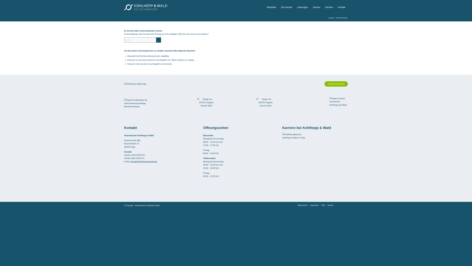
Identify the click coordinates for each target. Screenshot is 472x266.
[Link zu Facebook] (338, 205)
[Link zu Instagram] (346, 205)
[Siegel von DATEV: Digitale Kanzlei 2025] (206, 103)
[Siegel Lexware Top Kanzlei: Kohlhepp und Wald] (338, 103)
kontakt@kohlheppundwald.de (144, 162)
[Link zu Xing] (342, 205)
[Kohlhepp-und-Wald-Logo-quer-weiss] (145, 7)
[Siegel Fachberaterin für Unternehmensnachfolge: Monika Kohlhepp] (136, 103)
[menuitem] (271, 7)
